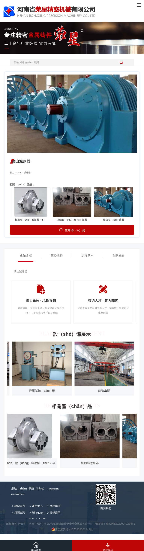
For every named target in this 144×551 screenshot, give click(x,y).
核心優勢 (57, 255)
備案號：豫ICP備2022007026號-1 (115, 523)
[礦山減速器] (113, 202)
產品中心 (37, 506)
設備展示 (88, 255)
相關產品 (118, 255)
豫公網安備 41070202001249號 (74, 529)
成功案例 (55, 506)
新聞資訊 (19, 512)
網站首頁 (19, 506)
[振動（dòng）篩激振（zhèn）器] (72, 202)
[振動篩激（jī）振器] (103, 436)
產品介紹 (26, 255)
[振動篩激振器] (30, 202)
